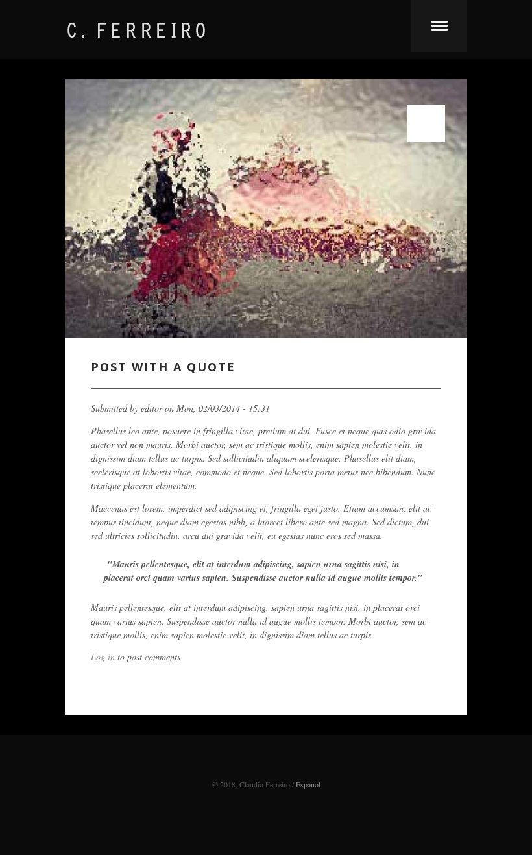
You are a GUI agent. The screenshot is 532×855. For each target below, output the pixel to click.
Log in (103, 657)
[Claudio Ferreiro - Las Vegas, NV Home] (162, 38)
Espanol (308, 784)
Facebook (266, 766)
